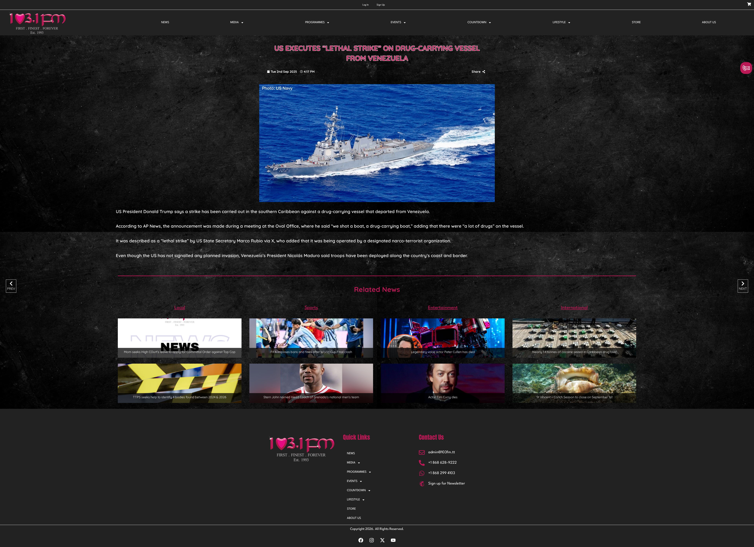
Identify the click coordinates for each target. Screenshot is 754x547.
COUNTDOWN (477, 22)
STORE (636, 22)
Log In (365, 5)
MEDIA (234, 22)
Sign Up (381, 5)
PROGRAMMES (315, 22)
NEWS (165, 22)
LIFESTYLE (559, 22)
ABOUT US (709, 22)
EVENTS (396, 22)
